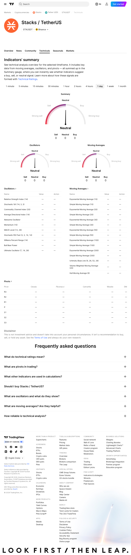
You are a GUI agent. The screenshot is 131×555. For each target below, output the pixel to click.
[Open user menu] (106, 4)
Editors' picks (89, 467)
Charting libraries (113, 442)
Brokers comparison (67, 462)
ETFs (38, 450)
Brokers (62, 459)
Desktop (39, 524)
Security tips (64, 536)
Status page (64, 541)
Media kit (63, 500)
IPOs (38, 494)
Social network (90, 440)
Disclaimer (63, 524)
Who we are (64, 486)
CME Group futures (67, 472)
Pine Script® (41, 514)
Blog (61, 492)
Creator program (91, 448)
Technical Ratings (27, 79)
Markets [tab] (70, 50)
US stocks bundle (66, 478)
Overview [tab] (8, 50)
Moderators (88, 454)
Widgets (109, 440)
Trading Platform (113, 451)
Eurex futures (64, 475)
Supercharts (41, 440)
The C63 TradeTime (67, 514)
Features (63, 440)
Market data (64, 445)
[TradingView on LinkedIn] (6, 451)
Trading (87, 462)
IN (100, 4)
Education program (114, 467)
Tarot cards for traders (68, 511)
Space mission (65, 489)
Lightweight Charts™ (114, 445)
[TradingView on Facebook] (11, 447)
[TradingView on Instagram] (21, 447)
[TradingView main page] (11, 4)
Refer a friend (89, 445)
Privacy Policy (65, 527)
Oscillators (9, 188)
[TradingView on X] (6, 447)
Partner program (113, 464)
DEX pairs (40, 462)
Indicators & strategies (93, 475)
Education (88, 464)
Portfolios (40, 502)
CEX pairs (40, 459)
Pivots (7, 281)
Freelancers (88, 481)
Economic (40, 486)
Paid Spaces (89, 484)
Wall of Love (89, 442)
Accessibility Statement (69, 533)
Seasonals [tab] (58, 50)
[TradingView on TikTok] (16, 451)
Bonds (38, 453)
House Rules (89, 451)
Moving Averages (78, 188)
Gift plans (63, 448)
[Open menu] (5, 4)
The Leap (63, 464)
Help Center (64, 494)
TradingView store (66, 508)
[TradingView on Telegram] (11, 451)
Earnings (39, 489)
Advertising (111, 459)
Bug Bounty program (68, 538)
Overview (63, 456)
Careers (62, 497)
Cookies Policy (65, 530)
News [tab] (19, 50)
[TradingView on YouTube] (16, 447)
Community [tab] (30, 50)
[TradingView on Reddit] (21, 451)
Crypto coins (41, 456)
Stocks (39, 447)
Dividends (40, 492)
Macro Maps (41, 511)
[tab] (10, 86)
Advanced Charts (113, 448)
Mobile (39, 522)
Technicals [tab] (44, 50)
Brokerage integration (115, 462)
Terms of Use (40, 337)
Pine (38, 464)
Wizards (87, 478)
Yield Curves (41, 505)
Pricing (62, 442)
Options (39, 508)
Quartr (15, 489)
